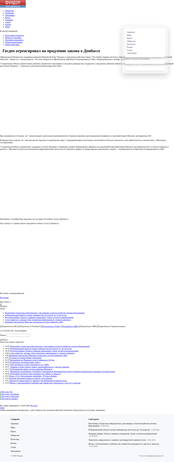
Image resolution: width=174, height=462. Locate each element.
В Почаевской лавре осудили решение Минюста (31, 369)
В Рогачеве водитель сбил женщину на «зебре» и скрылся (35, 374)
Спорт (8, 22)
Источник (4, 298)
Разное (8, 24)
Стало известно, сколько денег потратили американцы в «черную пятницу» (38, 320)
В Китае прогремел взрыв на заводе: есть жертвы (30, 378)
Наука (7, 18)
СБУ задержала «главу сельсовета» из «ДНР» (29, 365)
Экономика (10, 15)
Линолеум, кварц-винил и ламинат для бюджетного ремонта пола (38, 381)
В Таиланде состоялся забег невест (25, 362)
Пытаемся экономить (14, 40)
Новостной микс (12, 44)
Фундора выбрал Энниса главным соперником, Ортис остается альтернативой (39, 317)
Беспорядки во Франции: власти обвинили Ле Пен (32, 360)
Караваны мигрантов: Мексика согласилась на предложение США (34, 322)
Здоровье (9, 20)
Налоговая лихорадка (14, 35)
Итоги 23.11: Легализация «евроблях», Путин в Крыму (33, 376)
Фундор (33, 406)
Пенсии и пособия (13, 38)
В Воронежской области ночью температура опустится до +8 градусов (35, 315)
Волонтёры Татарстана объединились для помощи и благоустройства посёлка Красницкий (44, 313)
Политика (9, 13)
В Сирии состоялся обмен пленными (25, 358)
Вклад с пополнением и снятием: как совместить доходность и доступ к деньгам (45, 383)
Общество (9, 11)
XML (2, 408)
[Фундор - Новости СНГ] (13, 7)
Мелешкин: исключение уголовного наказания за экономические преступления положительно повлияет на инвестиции (62, 371)
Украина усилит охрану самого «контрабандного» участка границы (39, 367)
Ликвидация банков (13, 42)
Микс (7, 27)
